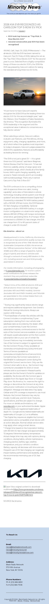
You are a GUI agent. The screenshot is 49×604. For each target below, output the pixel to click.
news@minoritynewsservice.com (20, 552)
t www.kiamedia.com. (15, 271)
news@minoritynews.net (16, 550)
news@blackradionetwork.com (19, 547)
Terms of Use (35, 601)
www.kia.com (9, 406)
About (20, 601)
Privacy (26, 601)
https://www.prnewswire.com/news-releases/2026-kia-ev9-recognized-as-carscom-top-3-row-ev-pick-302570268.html (24, 492)
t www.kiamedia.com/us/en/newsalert (20, 279)
